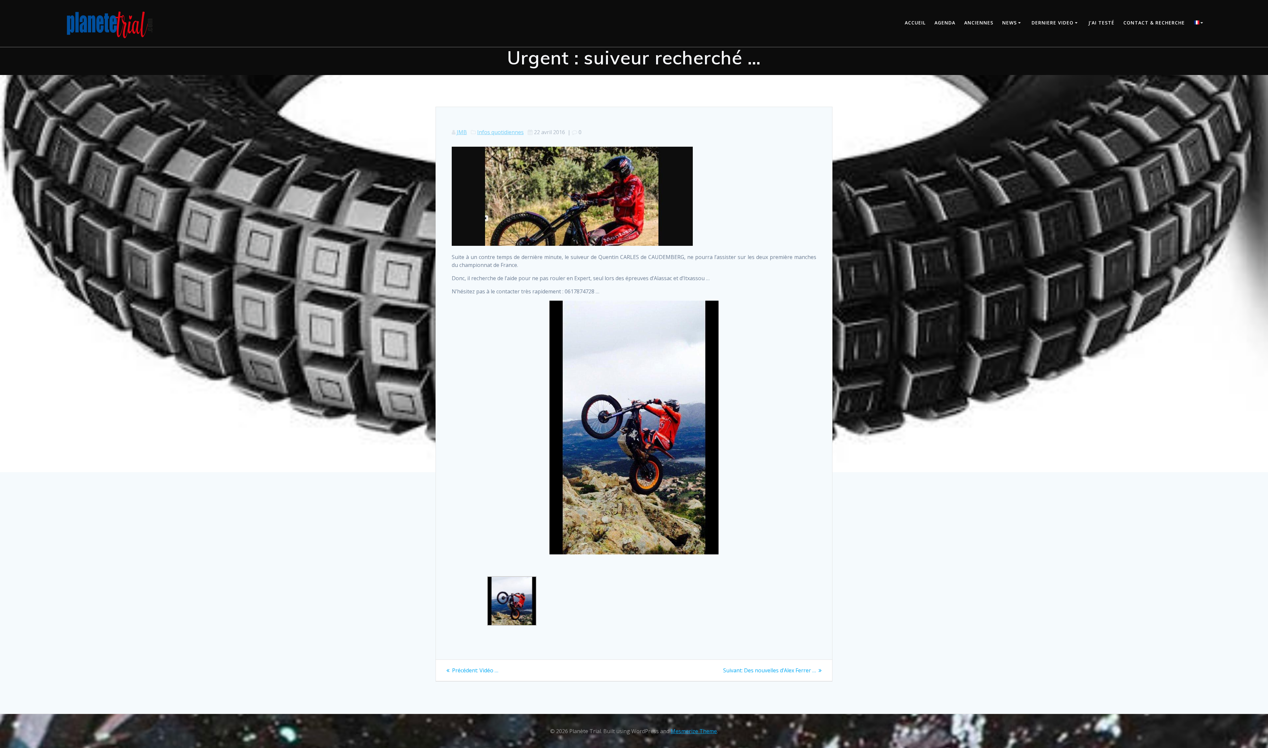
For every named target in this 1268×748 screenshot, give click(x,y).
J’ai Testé (1101, 22)
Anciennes (978, 22)
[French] (1199, 23)
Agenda (944, 22)
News (1009, 22)
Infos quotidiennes (500, 132)
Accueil (915, 22)
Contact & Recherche (1154, 22)
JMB (462, 132)
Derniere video (1053, 22)
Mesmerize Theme (694, 731)
